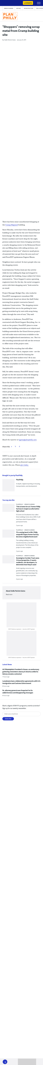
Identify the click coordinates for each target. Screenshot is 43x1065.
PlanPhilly (19, 480)
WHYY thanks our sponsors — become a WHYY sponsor (21, 629)
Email (20, 446)
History (18, 8)
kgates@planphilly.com (27, 440)
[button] (5, 1062)
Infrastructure (28, 8)
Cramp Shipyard (11, 225)
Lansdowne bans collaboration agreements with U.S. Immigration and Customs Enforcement (21, 682)
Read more (9, 594)
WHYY (7, 3)
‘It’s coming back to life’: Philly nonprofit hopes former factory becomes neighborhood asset (27, 534)
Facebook (12, 446)
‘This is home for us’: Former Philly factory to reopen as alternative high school (28, 508)
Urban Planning (8, 8)
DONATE (28, 3)
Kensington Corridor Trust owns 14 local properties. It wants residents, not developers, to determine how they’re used (27, 561)
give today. (24, 465)
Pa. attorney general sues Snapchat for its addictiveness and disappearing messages (17, 691)
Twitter (16, 446)
